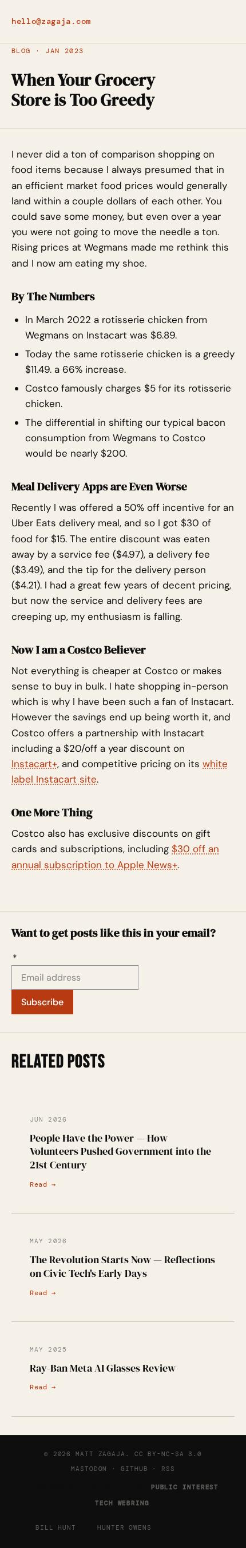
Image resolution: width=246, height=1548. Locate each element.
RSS (168, 1469)
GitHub (134, 1469)
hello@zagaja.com (51, 21)
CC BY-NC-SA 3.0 (168, 1454)
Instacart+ (34, 763)
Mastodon (89, 1469)
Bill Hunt (55, 1527)
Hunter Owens (124, 1527)
